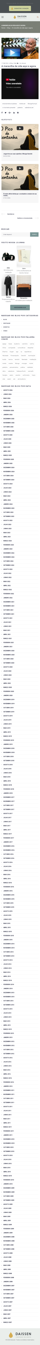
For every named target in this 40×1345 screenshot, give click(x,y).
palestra (20, 107)
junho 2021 (7, 626)
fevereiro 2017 (8, 838)
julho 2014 (7, 964)
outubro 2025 (8, 427)
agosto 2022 (7, 569)
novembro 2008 (8, 1241)
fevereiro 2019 (8, 740)
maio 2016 (6, 874)
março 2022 (7, 589)
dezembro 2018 (8, 748)
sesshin (17, 375)
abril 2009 (7, 1220)
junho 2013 (7, 1017)
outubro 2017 (8, 805)
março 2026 (7, 406)
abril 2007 (7, 1318)
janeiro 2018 (7, 793)
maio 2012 (6, 1070)
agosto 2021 (7, 618)
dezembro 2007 (8, 1285)
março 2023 (7, 541)
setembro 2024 (8, 480)
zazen (9, 379)
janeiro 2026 (7, 414)
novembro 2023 (8, 508)
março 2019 (7, 736)
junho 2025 (7, 443)
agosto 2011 (7, 1106)
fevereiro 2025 (8, 459)
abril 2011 (7, 1123)
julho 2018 (7, 769)
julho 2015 (7, 915)
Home (3, 28)
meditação (33, 359)
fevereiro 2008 (8, 1277)
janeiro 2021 (7, 646)
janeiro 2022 (7, 598)
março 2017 (7, 834)
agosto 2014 (7, 960)
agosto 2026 (7, 390)
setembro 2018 (8, 760)
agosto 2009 (7, 1204)
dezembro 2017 (8, 797)
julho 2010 (7, 1159)
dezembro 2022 (8, 553)
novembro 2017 (8, 801)
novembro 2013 (8, 996)
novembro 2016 (8, 850)
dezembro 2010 (8, 1139)
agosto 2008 (7, 1253)
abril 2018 (7, 781)
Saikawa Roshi (21, 371)
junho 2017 (7, 821)
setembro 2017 (8, 809)
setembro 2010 (8, 1151)
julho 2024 (7, 488)
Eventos (6, 327)
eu (21, 351)
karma (11, 359)
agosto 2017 (7, 813)
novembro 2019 (8, 703)
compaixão (11, 348)
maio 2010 (6, 1167)
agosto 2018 (7, 764)
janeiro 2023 (7, 549)
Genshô (23, 355)
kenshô (17, 359)
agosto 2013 (7, 1009)
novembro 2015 (8, 899)
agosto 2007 (7, 1302)
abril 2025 (7, 451)
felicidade (5, 355)
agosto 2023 (7, 520)
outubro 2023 (8, 512)
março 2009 (7, 1224)
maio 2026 (6, 398)
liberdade (24, 359)
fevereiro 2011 (8, 1131)
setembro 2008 (8, 1249)
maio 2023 (6, 532)
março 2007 (7, 1322)
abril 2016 (7, 878)
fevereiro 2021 (8, 642)
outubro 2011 (8, 1098)
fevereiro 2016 (8, 887)
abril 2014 (7, 976)
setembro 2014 (8, 956)
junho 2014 (7, 968)
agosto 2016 (7, 862)
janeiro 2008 (7, 1281)
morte (31, 363)
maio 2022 (6, 581)
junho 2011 (7, 1115)
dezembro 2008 (8, 1237)
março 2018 (7, 785)
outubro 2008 (8, 1245)
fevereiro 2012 (8, 1082)
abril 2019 (7, 732)
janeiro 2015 (7, 939)
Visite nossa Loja (20, 307)
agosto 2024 (7, 484)
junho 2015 (7, 919)
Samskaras (10, 214)
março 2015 (7, 931)
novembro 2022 (8, 557)
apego (4, 344)
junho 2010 (7, 1163)
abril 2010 (7, 1171)
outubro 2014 (8, 952)
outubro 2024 (8, 475)
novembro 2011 (8, 1094)
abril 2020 (7, 683)
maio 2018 (6, 777)
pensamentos (14, 367)
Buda (10, 344)
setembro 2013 (8, 1005)
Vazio (33, 375)
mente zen (22, 103)
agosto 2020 (7, 667)
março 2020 (7, 687)
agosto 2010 (7, 1155)
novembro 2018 (8, 752)
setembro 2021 (8, 614)
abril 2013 (7, 1025)
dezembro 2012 (8, 1041)
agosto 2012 (7, 1058)
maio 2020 (6, 679)
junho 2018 (7, 773)
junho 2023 (7, 528)
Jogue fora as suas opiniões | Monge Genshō (17, 154)
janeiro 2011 (7, 1135)
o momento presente (8, 107)
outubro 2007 (8, 1294)
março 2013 (7, 1029)
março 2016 (7, 882)
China (4, 348)
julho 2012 (7, 1062)
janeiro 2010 (7, 1184)
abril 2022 (7, 585)
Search (34, 234)
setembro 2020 (8, 663)
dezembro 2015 (8, 895)
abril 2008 (7, 1269)
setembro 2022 (8, 565)
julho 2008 (7, 1257)
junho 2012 (7, 1066)
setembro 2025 (8, 431)
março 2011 (7, 1127)
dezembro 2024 (8, 467)
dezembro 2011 (8, 1090)
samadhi (30, 371)
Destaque (6, 323)
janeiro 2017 (7, 842)
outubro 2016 (8, 854)
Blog (8, 28)
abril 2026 (7, 402)
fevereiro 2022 (8, 593)
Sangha (4, 375)
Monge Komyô (32, 103)
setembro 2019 (8, 712)
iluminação (31, 355)
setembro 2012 (8, 1053)
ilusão (4, 359)
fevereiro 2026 (8, 410)
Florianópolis (15, 355)
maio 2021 (6, 630)
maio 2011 (6, 1119)
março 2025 (7, 455)
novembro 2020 (8, 655)
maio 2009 (6, 1216)
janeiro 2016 (7, 891)
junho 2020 (7, 675)
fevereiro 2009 (8, 1228)
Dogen (12, 351)
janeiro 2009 (7, 1233)
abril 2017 (7, 830)
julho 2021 (7, 622)
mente (4, 363)
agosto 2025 (7, 435)
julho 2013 (7, 1013)
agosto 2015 (7, 911)
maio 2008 (6, 1265)
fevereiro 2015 (8, 935)
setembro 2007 (8, 1298)
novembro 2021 (8, 606)
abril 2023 (7, 536)
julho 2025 (7, 439)
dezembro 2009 (8, 1188)
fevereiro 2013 (8, 1033)
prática (23, 367)
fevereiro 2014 (8, 984)
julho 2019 (7, 720)
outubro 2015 (8, 903)
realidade (30, 367)
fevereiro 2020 (8, 691)
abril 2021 (7, 634)
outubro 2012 (8, 1049)
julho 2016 (7, 866)
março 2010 (7, 1176)
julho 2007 (7, 1306)
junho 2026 (7, 394)
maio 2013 (6, 1021)
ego (17, 351)
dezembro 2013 (8, 992)
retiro (4, 371)
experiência (27, 351)
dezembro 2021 (8, 602)
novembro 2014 (8, 948)
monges (24, 363)
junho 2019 (7, 724)
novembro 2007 (8, 1290)
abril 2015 (7, 927)
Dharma (4, 351)
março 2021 (7, 638)
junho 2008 (7, 1261)
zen (14, 379)
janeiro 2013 (7, 1037)
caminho (25, 344)
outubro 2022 (8, 561)
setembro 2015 (8, 907)
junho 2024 (7, 492)
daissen (24, 63)
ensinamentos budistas (9, 103)
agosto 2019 (7, 716)
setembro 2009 (8, 1200)
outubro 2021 (8, 610)
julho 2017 (7, 817)
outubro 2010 (8, 1147)
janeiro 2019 (7, 744)
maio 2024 (6, 496)
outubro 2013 (8, 1001)
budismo (17, 344)
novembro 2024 (8, 471)
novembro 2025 (8, 423)
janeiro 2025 (7, 463)
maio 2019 (6, 728)
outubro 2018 (8, 756)
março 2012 (7, 1078)
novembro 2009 (8, 1192)
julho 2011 (7, 1110)
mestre (11, 363)
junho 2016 (7, 870)
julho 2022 (7, 573)
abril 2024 (7, 500)
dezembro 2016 (8, 846)
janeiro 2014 (7, 988)
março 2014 (7, 980)
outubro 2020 (8, 659)
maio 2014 (6, 972)
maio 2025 (6, 447)
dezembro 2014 (8, 944)
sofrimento (26, 375)
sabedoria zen (29, 107)
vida (3, 379)
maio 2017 (6, 825)
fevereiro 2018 (8, 789)
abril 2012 (7, 1074)
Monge (17, 363)
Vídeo (14, 63)
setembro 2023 (8, 516)
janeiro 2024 (7, 504)
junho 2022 (7, 577)
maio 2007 (6, 1314)
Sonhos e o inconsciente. (25, 218)
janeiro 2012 (7, 1086)
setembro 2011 (8, 1102)
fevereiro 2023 (8, 545)
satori (11, 375)
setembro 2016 (8, 858)
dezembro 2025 (8, 418)
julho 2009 (7, 1208)
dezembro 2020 (8, 650)
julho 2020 (7, 671)
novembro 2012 (8, 1045)
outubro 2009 (8, 1196)
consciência (21, 348)
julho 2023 (7, 524)
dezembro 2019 (8, 699)
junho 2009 (7, 1212)
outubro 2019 (8, 707)
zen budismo (22, 379)
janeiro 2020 (7, 695)
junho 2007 (7, 1310)
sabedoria (11, 371)
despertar (30, 348)
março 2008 (7, 1273)
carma (32, 344)
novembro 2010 (8, 1143)
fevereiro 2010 (8, 1180)
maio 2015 (6, 923)
